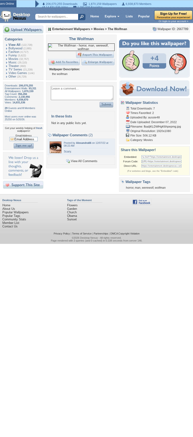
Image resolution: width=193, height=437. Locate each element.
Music (12, 62)
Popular (144, 16)
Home (94, 16)
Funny (12, 55)
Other (12, 76)
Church (72, 212)
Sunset (72, 219)
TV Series (15, 69)
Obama (72, 216)
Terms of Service (82, 233)
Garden (72, 209)
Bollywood (15, 48)
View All (14, 45)
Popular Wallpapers (15, 212)
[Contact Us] (24, 176)
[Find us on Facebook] (141, 204)
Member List (10, 223)
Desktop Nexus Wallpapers (15, 16)
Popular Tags (11, 216)
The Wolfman (117, 29)
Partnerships (101, 233)
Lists (129, 16)
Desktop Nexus (89, 237)
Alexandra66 (83, 142)
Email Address (24, 135)
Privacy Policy (62, 233)
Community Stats (14, 219)
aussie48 (154, 117)
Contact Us (10, 226)
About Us (8, 209)
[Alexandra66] (55, 152)
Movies (13, 59)
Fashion (13, 52)
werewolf (147, 187)
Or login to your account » (173, 21)
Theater (13, 66)
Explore (110, 16)
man (138, 187)
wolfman (160, 187)
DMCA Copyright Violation (125, 233)
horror (129, 187)
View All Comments (84, 161)
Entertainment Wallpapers (71, 29)
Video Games (17, 73)
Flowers (72, 205)
